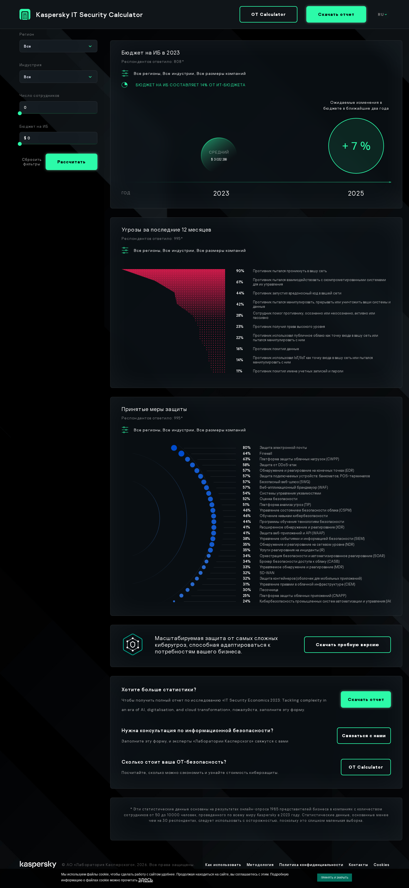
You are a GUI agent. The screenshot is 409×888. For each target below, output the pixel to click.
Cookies (382, 864)
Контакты (358, 864)
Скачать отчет (336, 14)
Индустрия (30, 64)
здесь (145, 879)
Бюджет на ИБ (33, 126)
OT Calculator (268, 14)
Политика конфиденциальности (311, 864)
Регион (26, 34)
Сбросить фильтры (31, 161)
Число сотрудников (39, 95)
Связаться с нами (364, 735)
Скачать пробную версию (347, 644)
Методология (260, 864)
